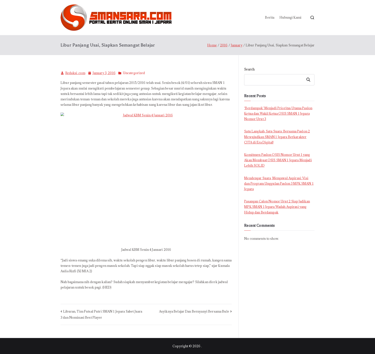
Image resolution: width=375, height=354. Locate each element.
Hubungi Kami (290, 17)
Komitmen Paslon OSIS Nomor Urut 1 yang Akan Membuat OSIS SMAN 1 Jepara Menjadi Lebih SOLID (278, 160)
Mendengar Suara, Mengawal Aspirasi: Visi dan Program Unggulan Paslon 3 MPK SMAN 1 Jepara (279, 183)
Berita (269, 17)
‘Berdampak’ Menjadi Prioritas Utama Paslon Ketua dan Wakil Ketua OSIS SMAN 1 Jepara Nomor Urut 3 (278, 113)
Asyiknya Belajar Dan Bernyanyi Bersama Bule (194, 311)
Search (249, 69)
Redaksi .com (75, 73)
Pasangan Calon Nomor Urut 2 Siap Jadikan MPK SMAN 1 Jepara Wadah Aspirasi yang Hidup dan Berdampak (277, 206)
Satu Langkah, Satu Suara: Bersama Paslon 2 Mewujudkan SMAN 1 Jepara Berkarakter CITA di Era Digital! (277, 136)
